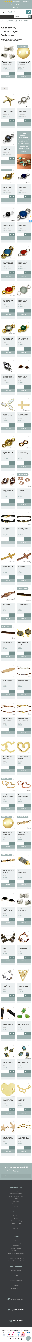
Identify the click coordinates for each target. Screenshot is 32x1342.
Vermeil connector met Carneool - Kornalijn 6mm (8, 301)
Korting (16, 1218)
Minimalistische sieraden (22, 20)
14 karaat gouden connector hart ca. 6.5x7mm (8, 1100)
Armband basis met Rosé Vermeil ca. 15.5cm (8, 719)
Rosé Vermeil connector (21, 567)
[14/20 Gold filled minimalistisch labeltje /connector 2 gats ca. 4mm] (24, 53)
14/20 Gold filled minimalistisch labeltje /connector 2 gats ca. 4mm (23, 63)
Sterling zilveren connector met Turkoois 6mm (22, 225)
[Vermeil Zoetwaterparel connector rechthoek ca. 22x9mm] (8, 404)
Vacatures (16, 1231)
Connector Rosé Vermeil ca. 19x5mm (8, 643)
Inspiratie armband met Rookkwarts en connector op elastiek (23, 529)
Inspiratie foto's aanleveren (16, 1258)
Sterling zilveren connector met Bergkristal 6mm (22, 110)
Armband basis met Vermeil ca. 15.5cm (23, 719)
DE (6, 4)
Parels (16, 1283)
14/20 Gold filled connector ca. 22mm (23, 1138)
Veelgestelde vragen (16, 1193)
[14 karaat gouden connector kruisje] (24, 404)
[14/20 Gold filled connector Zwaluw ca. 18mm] (8, 100)
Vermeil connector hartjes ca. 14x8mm (8, 795)
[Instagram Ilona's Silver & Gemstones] (15, 1339)
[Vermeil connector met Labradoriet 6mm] (8, 176)
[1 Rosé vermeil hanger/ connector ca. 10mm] (24, 480)
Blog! (16, 1240)
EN (11, 4)
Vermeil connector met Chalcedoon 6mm (8, 339)
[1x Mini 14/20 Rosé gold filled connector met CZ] (8, 480)
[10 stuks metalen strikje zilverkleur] (8, 53)
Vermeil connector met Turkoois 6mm (8, 263)
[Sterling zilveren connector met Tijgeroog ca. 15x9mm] (24, 366)
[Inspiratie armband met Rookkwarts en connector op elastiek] (24, 518)
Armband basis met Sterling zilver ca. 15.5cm (23, 681)
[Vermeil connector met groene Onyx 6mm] (24, 328)
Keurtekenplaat (16, 1228)
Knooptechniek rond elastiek (16, 1261)
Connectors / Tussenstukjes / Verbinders (11, 21)
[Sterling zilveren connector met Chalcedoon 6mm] (24, 290)
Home (2, 20)
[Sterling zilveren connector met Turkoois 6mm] (24, 214)
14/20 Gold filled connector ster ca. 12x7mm (8, 1138)
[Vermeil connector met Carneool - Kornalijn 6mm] (8, 290)
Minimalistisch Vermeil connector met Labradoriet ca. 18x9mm (23, 1062)
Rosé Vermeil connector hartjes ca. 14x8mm (23, 795)
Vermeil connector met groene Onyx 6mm (23, 339)
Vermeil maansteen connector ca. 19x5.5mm (23, 871)
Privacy (16, 1198)
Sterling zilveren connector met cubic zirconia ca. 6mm (8, 377)
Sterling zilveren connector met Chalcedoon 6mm (23, 301)
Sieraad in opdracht (16, 1248)
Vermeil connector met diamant (8, 453)
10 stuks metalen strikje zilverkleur (7, 63)
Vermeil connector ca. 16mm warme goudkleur (23, 947)
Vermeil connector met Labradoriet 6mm (8, 186)
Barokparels (16, 1285)
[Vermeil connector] (8, 556)
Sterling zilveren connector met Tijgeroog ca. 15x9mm (22, 377)
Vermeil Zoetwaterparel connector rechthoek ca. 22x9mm (7, 415)
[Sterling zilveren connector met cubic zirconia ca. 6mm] (8, 366)
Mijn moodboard (21, 4)
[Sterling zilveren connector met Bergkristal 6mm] (24, 100)
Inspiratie (16, 1255)
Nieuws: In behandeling (16, 1280)
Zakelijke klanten (16, 1223)
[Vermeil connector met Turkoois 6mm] (8, 252)
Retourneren (16, 1203)
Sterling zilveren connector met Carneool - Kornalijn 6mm (23, 263)
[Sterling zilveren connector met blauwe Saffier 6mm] (24, 176)
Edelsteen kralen (16, 1270)
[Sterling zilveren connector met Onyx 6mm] (8, 214)
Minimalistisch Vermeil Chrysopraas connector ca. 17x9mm (23, 1023)
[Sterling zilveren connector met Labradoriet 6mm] (8, 138)
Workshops (16, 1245)
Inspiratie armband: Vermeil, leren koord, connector (8, 529)
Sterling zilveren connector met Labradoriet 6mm (7, 148)
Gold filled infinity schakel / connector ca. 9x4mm (23, 453)
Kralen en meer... (10, 20)
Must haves (16, 1278)
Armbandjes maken (16, 1250)
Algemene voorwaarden (16, 1196)
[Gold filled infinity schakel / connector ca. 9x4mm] (24, 442)
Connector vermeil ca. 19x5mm (23, 605)
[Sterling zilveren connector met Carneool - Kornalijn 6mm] (24, 252)
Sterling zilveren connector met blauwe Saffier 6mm (23, 186)
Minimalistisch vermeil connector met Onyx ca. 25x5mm (8, 1023)
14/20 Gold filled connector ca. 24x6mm (7, 681)
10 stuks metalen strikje (7, 947)
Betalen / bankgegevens (16, 1191)
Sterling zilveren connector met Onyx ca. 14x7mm (8, 909)
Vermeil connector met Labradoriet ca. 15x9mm (8, 1062)
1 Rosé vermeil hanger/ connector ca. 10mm (23, 491)
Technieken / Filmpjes (16, 1243)
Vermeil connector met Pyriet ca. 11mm (23, 643)
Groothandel (16, 1226)
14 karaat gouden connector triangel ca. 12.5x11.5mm (23, 985)
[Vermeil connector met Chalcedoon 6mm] (8, 328)
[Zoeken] (29, 16)
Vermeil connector (8, 566)
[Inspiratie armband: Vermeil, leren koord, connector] (8, 518)
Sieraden (16, 1275)
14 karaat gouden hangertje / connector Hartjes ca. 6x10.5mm (8, 757)
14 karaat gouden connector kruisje (23, 415)
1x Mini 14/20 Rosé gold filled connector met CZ (8, 491)
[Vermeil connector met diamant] (8, 442)
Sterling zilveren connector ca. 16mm (8, 985)
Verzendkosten (16, 1201)
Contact (16, 1206)
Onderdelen (16, 1273)
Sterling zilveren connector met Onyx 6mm (8, 225)
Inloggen (16, 7)
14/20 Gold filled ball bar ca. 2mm (23, 833)
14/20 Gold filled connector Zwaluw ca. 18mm (8, 110)
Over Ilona (16, 1215)
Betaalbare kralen (16, 1288)
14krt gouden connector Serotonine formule (23, 1100)
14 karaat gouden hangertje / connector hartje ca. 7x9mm (23, 757)
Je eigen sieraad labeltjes (16, 1221)
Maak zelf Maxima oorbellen (16, 1253)
